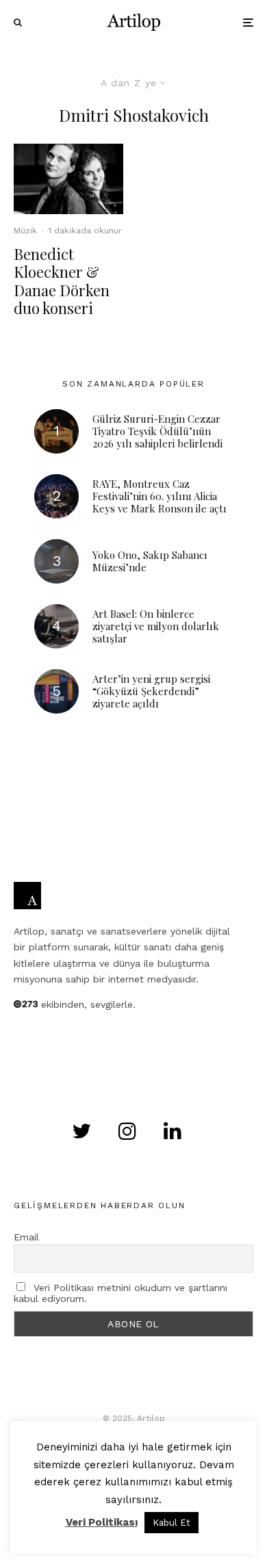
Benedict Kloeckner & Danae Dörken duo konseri (62, 281)
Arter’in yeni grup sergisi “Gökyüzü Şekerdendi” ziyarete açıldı (151, 691)
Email (26, 1236)
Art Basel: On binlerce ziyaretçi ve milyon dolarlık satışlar (155, 626)
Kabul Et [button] (171, 1522)
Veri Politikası (102, 1522)
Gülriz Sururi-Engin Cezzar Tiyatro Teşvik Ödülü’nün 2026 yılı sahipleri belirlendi (157, 431)
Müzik (25, 230)
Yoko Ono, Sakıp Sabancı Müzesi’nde (149, 561)
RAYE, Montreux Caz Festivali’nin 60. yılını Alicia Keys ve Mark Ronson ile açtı (159, 496)
